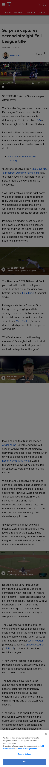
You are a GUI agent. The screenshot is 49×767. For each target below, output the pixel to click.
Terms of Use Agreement (27, 749)
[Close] (46, 734)
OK (24, 762)
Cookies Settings (24, 754)
